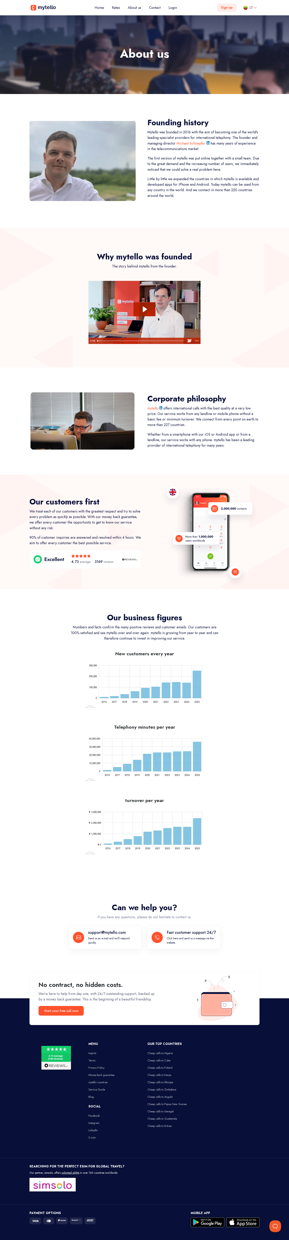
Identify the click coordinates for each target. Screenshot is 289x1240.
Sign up (227, 7)
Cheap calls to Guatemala (162, 1119)
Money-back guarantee (101, 1075)
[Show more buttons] (197, 341)
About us (134, 7)
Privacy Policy (96, 1068)
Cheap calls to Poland (159, 1068)
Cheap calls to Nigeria (160, 1053)
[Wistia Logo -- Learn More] (189, 341)
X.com (92, 1138)
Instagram (93, 1123)
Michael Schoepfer (191, 143)
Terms (91, 1060)
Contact (155, 7)
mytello (153, 408)
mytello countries (98, 1082)
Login (172, 7)
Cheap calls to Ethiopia (160, 1082)
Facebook (94, 1116)
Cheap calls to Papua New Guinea (167, 1104)
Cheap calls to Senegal (160, 1111)
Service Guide (96, 1090)
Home (101, 7)
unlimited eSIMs (70, 1173)
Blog (91, 1097)
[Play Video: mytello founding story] (144, 309)
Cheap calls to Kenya (159, 1075)
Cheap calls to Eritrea (159, 1126)
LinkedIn (93, 1130)
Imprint (92, 1053)
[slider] (141, 341)
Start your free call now (61, 1011)
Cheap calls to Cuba (158, 1060)
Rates (116, 7)
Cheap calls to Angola (160, 1097)
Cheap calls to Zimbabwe (161, 1090)
